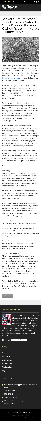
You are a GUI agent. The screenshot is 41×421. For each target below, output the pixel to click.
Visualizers (6, 353)
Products (5, 356)
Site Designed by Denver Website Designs (20, 412)
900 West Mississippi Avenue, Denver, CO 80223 (20, 386)
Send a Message (10, 397)
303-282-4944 (9, 394)
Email (12, 2)
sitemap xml (17, 418)
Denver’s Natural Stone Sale (13, 78)
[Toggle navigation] (36, 7)
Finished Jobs (7, 363)
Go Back (8, 296)
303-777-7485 (9, 390)
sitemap (10, 418)
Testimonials (7, 367)
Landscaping (7, 360)
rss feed (25, 418)
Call (5, 2)
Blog (3, 370)
